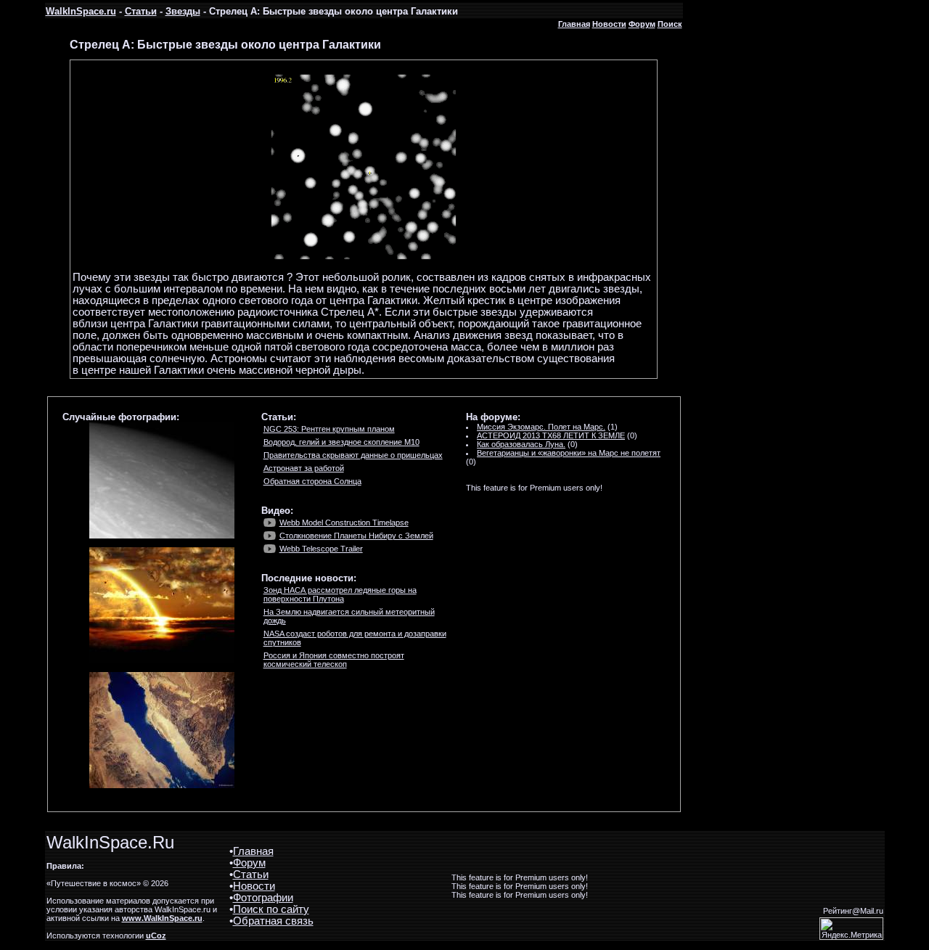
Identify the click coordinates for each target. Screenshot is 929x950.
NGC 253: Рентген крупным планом (329, 429)
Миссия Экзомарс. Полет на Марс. (541, 426)
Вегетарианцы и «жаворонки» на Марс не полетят (568, 453)
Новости (609, 24)
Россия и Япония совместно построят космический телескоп (333, 659)
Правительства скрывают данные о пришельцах (353, 455)
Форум (642, 24)
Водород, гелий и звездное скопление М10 (341, 442)
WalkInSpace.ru (81, 11)
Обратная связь (273, 921)
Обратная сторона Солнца (312, 481)
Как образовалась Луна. (521, 444)
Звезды (182, 11)
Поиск (670, 24)
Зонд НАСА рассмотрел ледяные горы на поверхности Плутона (340, 594)
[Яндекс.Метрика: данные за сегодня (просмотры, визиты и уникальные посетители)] (851, 928)
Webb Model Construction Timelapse (344, 522)
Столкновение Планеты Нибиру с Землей (356, 535)
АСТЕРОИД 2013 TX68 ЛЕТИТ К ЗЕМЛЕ (551, 435)
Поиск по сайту (271, 909)
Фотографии (263, 898)
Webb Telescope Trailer (321, 548)
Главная (574, 24)
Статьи (141, 11)
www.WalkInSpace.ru (162, 918)
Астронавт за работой (303, 468)
